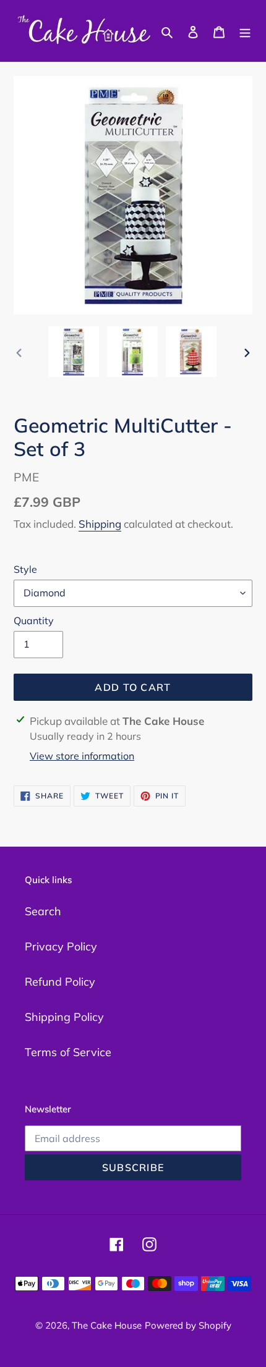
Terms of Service (68, 1052)
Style (25, 569)
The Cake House (107, 1325)
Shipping (100, 523)
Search (43, 911)
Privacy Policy (61, 946)
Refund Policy (60, 982)
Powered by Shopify (188, 1325)
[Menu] (245, 30)
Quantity (34, 620)
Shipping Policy (64, 1017)
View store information (82, 756)
